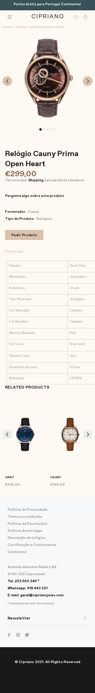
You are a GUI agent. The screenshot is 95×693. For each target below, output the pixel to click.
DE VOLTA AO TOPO (47, 681)
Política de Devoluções (27, 524)
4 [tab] (51, 129)
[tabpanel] (47, 78)
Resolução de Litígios (26, 538)
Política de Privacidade (27, 509)
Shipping (36, 180)
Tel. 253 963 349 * (23, 581)
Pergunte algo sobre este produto (34, 196)
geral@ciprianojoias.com (36, 595)
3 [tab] (47, 129)
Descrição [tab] (14, 251)
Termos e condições (25, 516)
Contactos (17, 552)
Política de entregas (25, 531)
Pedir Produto (24, 235)
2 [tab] (44, 129)
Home (7, 27)
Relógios (44, 219)
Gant (9, 477)
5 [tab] (54, 129)
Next (87, 81)
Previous (7, 81)
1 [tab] (40, 129)
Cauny (33, 212)
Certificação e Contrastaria (32, 545)
